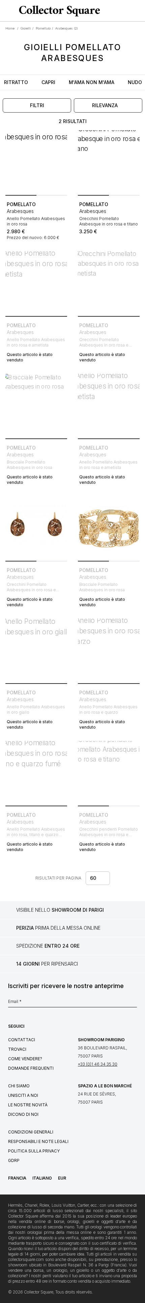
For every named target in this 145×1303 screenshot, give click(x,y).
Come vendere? (25, 1058)
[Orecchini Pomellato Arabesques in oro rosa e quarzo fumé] (36, 527)
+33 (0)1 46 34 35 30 (97, 1064)
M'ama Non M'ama (91, 82)
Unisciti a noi (23, 1095)
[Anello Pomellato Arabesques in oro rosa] (36, 161)
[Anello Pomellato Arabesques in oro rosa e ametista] (36, 282)
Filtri (37, 105)
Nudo (135, 82)
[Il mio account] (137, 10)
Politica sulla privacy (34, 1150)
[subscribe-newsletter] (133, 1003)
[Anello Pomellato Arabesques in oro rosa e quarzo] (109, 649)
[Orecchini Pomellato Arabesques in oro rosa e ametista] (109, 282)
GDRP (14, 1160)
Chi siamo (19, 1085)
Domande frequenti (31, 1068)
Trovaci (17, 1049)
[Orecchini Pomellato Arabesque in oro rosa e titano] (109, 161)
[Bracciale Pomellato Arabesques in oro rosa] (36, 405)
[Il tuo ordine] (127, 10)
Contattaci (21, 1039)
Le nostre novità (28, 1104)
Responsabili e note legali (38, 1141)
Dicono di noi (23, 1114)
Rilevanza (105, 105)
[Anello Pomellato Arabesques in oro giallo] (36, 649)
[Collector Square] (58, 11)
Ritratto (16, 82)
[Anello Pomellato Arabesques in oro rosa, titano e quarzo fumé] (36, 772)
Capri (48, 82)
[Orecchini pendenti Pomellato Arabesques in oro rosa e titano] (109, 772)
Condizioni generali (30, 1131)
